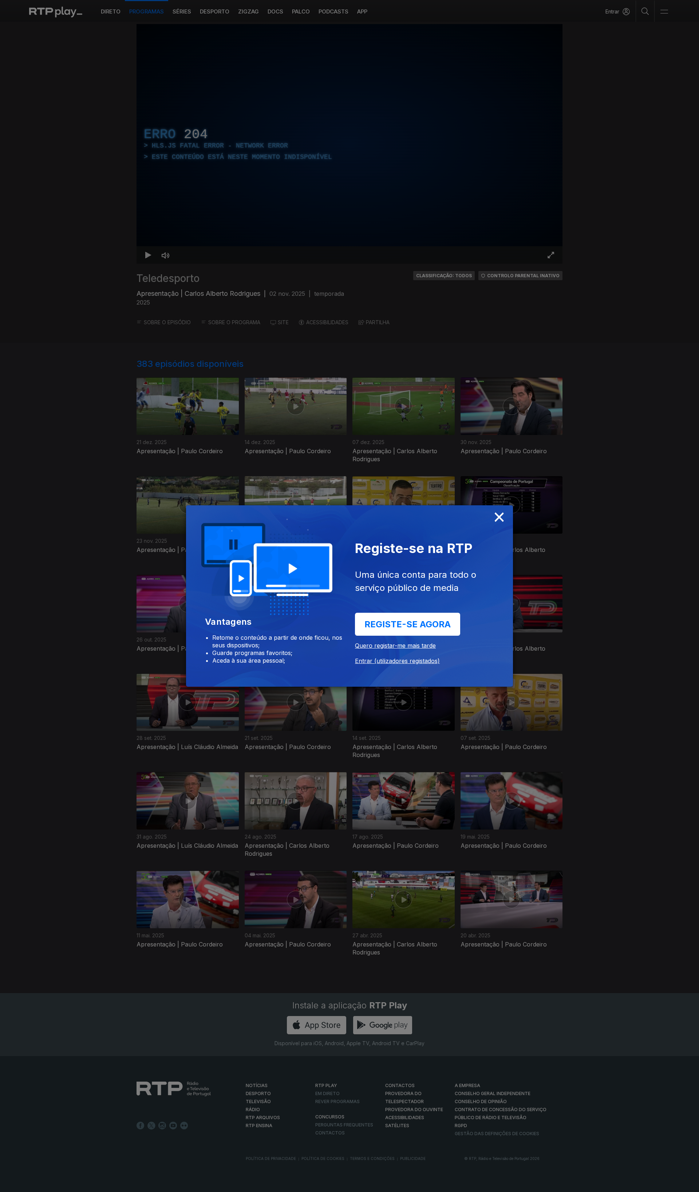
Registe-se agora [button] (407, 624)
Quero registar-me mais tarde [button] (395, 645)
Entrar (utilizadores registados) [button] (397, 660)
